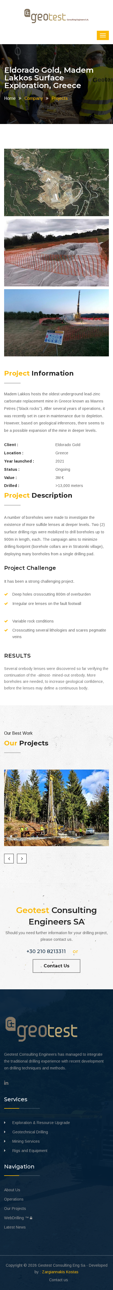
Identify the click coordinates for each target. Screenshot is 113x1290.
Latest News (15, 1227)
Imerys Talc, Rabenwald (56, 811)
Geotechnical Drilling (30, 1132)
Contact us (58, 1280)
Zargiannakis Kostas (60, 1272)
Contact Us (56, 965)
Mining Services (26, 1141)
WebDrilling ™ (18, 1218)
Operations (14, 1199)
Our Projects (15, 1208)
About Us (12, 1190)
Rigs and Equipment (29, 1150)
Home (10, 98)
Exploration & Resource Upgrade (41, 1122)
